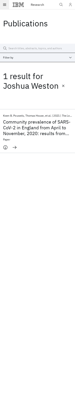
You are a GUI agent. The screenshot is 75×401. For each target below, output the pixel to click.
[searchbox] (37, 48)
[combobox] (37, 57)
